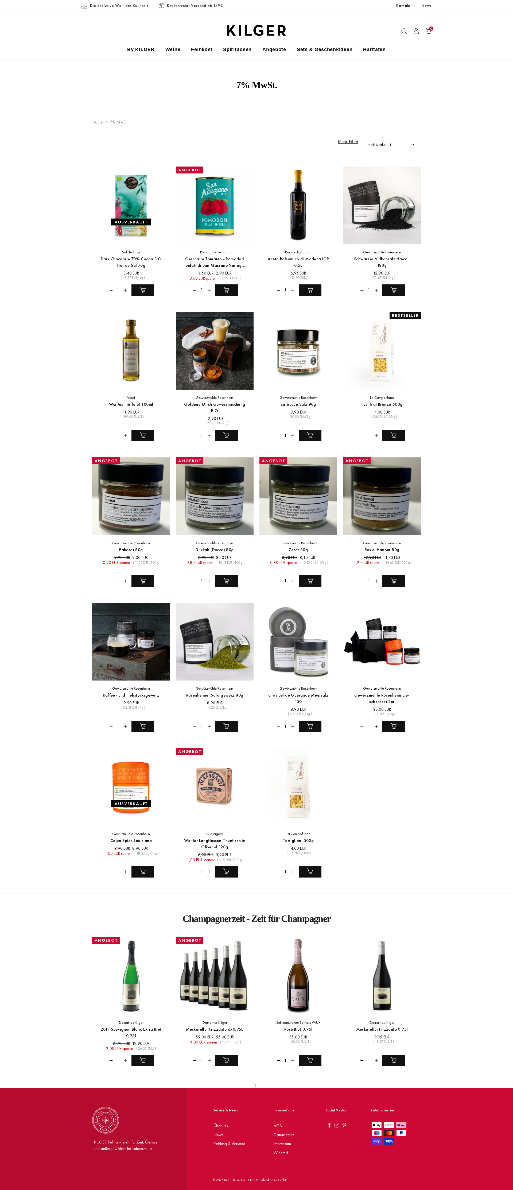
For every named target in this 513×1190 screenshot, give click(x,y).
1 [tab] (253, 1085)
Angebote (274, 49)
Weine (173, 49)
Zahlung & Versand (229, 1143)
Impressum (282, 1143)
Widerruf (281, 1153)
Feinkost (201, 49)
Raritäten (374, 49)
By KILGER (140, 49)
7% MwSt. (118, 122)
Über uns (220, 1126)
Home (97, 122)
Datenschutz (284, 1135)
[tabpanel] (128, 1005)
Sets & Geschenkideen (324, 49)
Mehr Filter (348, 142)
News (426, 5)
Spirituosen (237, 49)
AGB (278, 1126)
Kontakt (403, 5)
